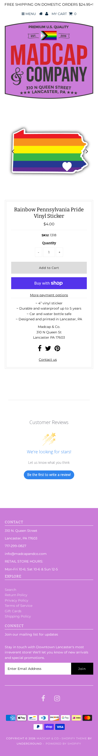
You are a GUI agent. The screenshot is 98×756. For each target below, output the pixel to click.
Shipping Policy (18, 616)
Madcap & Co (48, 738)
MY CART (64, 14)
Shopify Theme (74, 738)
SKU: (45, 235)
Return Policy (16, 595)
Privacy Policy (16, 600)
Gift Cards (13, 611)
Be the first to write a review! (49, 474)
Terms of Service (18, 605)
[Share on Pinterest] (57, 349)
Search (10, 590)
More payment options (49, 295)
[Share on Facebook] (40, 349)
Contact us (48, 359)
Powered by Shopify (63, 743)
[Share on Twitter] (48, 349)
